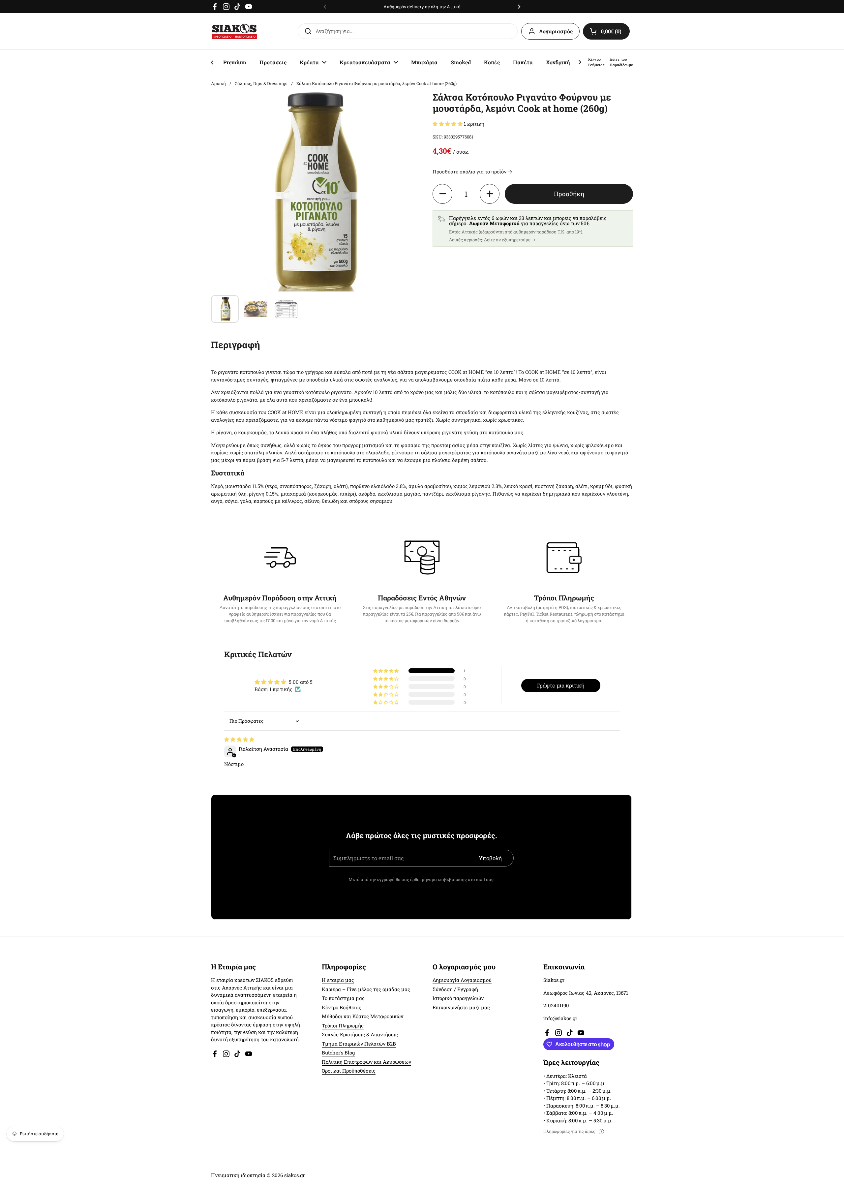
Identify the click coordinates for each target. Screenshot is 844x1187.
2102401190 (556, 1005)
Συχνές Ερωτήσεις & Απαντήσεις (360, 1034)
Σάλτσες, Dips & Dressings (261, 83)
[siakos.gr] (234, 31)
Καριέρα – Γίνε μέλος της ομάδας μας (366, 989)
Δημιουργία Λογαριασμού (462, 980)
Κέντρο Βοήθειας (341, 1007)
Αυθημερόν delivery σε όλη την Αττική (422, 6)
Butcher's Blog (338, 1052)
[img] (239, 739)
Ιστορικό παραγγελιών (458, 998)
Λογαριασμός (556, 31)
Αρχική (218, 83)
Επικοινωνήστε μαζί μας (461, 1007)
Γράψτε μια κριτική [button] (560, 685)
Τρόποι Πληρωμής (343, 1025)
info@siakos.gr (560, 1018)
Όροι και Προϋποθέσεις (349, 1070)
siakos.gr (294, 1175)
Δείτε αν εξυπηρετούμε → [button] (510, 240)
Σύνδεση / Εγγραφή (455, 989)
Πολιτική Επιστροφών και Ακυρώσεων (366, 1061)
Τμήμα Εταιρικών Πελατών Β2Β (359, 1043)
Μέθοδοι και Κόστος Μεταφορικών (362, 1016)
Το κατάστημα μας (343, 998)
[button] (606, 31)
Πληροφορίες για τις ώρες (569, 1131)
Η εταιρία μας (338, 980)
